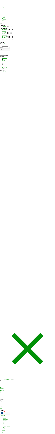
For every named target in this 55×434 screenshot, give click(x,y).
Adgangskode (1, 47)
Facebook (1, 406)
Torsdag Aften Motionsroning (4, 39)
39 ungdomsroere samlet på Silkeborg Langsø (6, 378)
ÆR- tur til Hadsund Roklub (4, 71)
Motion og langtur (4, 11)
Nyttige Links (1, 392)
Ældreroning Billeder (6, 13)
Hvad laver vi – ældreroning (7, 12)
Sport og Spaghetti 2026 (4, 31)
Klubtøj (3, 421)
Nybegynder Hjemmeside (5, 419)
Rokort (2, 431)
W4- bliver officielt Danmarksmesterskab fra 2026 (7, 379)
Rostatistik (4, 427)
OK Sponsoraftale (4, 9)
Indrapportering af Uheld (5, 16)
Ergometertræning (4, 15)
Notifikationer (3, 20)
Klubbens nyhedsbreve (5, 420)
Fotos (3, 10)
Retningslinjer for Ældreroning (7, 426)
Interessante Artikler (2, 388)
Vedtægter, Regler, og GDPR (3, 393)
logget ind (4, 43)
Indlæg (1, 387)
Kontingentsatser (4, 418)
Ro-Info (2, 8)
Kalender (4, 17)
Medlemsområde (3, 17)
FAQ (0, 389)
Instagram (1, 408)
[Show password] (9, 47)
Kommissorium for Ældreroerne (7, 14)
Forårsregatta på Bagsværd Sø (5, 72)
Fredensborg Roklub (4, 1)
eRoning (4, 16)
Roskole (3, 7)
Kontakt (2, 432)
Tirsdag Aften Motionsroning (3, 26)
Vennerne (1, 391)
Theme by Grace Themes (2, 415)
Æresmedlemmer (2, 390)
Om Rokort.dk (4, 19)
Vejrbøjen (2, 18)
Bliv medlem (3, 6)
